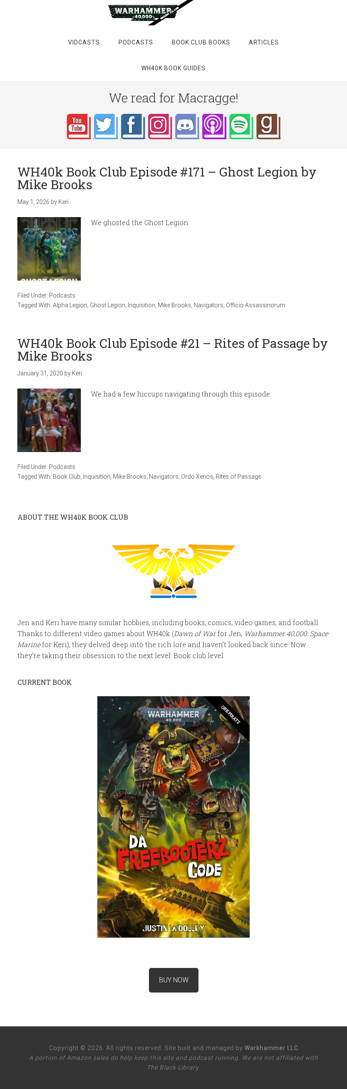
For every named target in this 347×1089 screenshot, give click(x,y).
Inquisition (141, 305)
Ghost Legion (107, 305)
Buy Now (173, 980)
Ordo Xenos (197, 476)
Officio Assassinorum (255, 305)
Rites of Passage (238, 476)
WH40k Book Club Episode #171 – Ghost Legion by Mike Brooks (167, 178)
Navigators (208, 305)
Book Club (66, 476)
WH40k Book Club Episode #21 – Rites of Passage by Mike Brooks (172, 349)
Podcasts (62, 295)
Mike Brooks (174, 305)
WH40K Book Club (173, 12)
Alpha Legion (70, 305)
